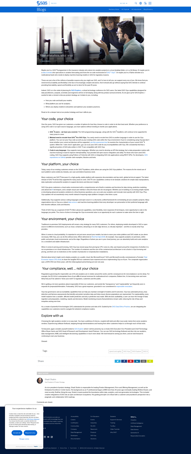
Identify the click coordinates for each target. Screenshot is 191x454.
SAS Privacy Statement (33, 419)
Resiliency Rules (114, 9)
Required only (30, 433)
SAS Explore (79, 329)
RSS (52, 437)
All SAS (122, 3)
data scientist (47, 72)
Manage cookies (24, 439)
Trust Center (73, 448)
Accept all (16, 433)
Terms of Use (63, 448)
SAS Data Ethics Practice (121, 306)
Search (136, 3)
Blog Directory (148, 9)
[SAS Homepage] (43, 3)
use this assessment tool (99, 142)
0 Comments (71, 61)
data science (72, 202)
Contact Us (145, 3)
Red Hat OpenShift (98, 237)
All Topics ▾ (125, 9)
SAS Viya (111, 72)
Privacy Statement (52, 448)
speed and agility (115, 351)
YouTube (48, 437)
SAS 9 (145, 351)
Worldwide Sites (140, 3)
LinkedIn (45, 437)
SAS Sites (150, 3)
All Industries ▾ (136, 9)
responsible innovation (124, 286)
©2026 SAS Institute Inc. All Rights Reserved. (92, 448)
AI (52, 190)
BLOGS (53, 3)
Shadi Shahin (45, 61)
